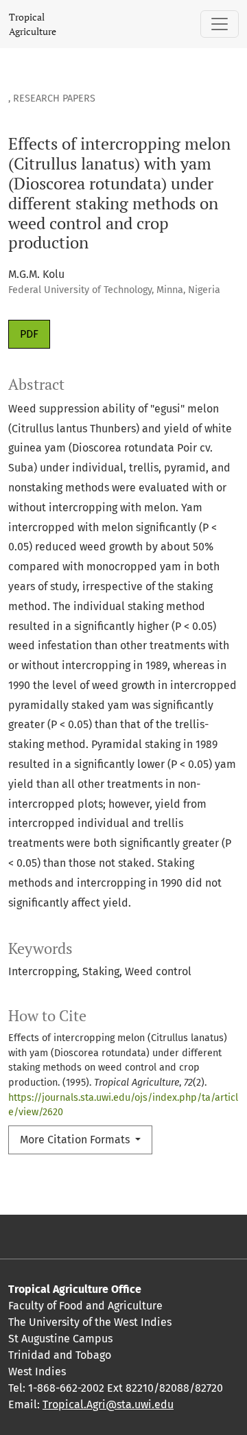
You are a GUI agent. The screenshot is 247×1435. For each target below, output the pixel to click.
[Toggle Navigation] (219, 24)
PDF (29, 333)
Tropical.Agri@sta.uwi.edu (108, 1404)
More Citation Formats (76, 1139)
